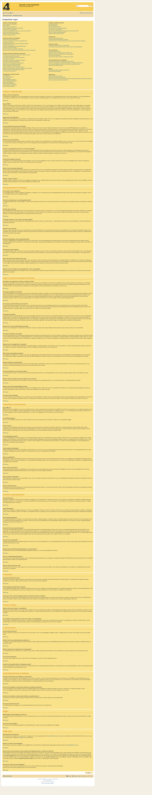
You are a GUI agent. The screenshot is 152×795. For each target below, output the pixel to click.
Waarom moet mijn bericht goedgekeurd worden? (13, 69)
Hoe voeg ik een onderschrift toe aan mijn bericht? (14, 57)
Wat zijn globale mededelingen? (10, 80)
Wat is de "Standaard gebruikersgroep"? (57, 32)
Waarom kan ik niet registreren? (10, 26)
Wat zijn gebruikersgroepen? (55, 26)
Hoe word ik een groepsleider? (55, 29)
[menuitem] (11, 13)
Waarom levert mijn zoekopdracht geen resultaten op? (60, 52)
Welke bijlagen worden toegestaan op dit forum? (59, 70)
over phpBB (20, 737)
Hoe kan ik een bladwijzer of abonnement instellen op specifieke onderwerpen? (66, 62)
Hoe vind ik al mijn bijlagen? (55, 71)
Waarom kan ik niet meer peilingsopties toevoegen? (14, 60)
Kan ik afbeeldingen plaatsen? (9, 79)
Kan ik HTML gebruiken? (8, 77)
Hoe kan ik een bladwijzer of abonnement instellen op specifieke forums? (64, 64)
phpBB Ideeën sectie (73, 745)
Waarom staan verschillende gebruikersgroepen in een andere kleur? (64, 30)
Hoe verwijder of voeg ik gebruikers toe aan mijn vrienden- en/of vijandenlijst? (65, 46)
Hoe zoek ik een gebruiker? (55, 55)
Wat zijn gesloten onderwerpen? (10, 85)
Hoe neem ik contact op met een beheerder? (58, 80)
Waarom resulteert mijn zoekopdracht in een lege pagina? (61, 54)
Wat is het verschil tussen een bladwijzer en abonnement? (61, 61)
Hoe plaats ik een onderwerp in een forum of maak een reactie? (16, 54)
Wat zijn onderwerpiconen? (9, 86)
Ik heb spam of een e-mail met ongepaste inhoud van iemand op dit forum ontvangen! (67, 40)
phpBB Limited (54, 736)
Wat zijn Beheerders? (53, 24)
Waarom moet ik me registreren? (10, 24)
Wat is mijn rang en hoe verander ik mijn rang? (13, 48)
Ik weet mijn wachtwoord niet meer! (10, 32)
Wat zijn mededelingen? (8, 82)
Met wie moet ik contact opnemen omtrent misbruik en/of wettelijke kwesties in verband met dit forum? (70, 78)
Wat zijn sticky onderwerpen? (9, 83)
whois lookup (6, 754)
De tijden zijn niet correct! (8, 42)
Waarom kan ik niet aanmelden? (10, 29)
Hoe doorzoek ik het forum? (55, 51)
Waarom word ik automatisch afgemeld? (11, 33)
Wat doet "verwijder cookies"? (9, 35)
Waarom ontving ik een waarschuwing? (11, 65)
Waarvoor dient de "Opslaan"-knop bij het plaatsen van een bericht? (17, 68)
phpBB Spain (49, 780)
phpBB (43, 779)
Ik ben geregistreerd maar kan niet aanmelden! (13, 28)
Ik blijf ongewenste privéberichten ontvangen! (58, 39)
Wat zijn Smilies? (6, 78)
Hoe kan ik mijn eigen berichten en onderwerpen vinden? (61, 56)
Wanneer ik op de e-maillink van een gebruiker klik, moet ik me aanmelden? (19, 50)
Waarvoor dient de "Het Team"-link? (56, 33)
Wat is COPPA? (6, 25)
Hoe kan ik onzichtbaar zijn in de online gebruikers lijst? (15, 40)
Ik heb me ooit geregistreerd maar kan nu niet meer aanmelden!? (17, 30)
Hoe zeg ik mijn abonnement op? (56, 65)
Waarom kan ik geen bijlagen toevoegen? (12, 64)
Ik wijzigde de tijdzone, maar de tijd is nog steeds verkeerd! (15, 43)
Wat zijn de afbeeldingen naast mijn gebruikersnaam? (14, 46)
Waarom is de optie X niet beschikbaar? (57, 77)
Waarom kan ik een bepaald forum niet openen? (13, 62)
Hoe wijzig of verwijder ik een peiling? (11, 61)
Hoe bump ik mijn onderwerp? (9, 71)
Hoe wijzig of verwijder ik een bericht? (11, 56)
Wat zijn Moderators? (53, 25)
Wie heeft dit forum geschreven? (56, 76)
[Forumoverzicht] (11, 7)
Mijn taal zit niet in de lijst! (8, 45)
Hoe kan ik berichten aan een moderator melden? (13, 67)
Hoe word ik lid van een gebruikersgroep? (58, 28)
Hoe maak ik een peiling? (8, 58)
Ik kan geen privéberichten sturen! (56, 38)
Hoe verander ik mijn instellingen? (10, 39)
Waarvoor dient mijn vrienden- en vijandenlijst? (59, 45)
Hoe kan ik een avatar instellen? (10, 47)
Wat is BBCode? (6, 75)
